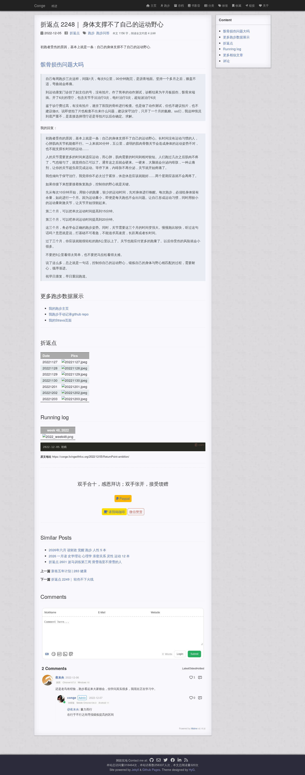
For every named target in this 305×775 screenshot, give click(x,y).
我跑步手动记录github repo (69, 314)
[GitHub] (152, 760)
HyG (192, 770)
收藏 (238, 5)
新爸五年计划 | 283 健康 (69, 570)
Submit (194, 654)
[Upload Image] (65, 654)
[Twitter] (165, 760)
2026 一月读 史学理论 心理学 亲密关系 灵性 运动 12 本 (89, 556)
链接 (252, 5)
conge (71, 697)
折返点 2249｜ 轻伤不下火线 (72, 579)
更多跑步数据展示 (236, 37)
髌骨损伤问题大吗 (62, 64)
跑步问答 (103, 33)
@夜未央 (73, 709)
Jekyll (135, 770)
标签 (225, 5)
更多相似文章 (233, 55)
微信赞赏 (136, 511)
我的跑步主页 (59, 308)
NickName (50, 612)
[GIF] (59, 654)
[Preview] (70, 654)
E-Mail (101, 612)
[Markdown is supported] (47, 654)
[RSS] (186, 760)
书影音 (196, 5)
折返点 (75, 33)
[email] (158, 760)
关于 (266, 5)
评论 (226, 61)
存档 (181, 5)
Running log (232, 48)
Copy (201, 445)
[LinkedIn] (179, 760)
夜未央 (59, 677)
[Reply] (200, 677)
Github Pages (151, 770)
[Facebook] (173, 760)
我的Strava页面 (60, 320)
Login (180, 654)
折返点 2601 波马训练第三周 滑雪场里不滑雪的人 (85, 561)
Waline (194, 728)
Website (155, 612)
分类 (211, 5)
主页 (153, 5)
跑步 (167, 5)
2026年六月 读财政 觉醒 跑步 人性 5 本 (77, 550)
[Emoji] (53, 654)
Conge (39, 5)
